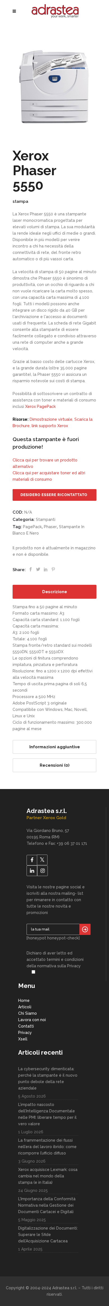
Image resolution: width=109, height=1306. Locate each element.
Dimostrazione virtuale (51, 419)
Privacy (25, 1032)
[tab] (54, 592)
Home (24, 1000)
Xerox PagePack (40, 406)
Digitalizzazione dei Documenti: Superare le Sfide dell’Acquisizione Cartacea (48, 1234)
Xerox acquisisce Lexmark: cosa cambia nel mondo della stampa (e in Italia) (47, 1176)
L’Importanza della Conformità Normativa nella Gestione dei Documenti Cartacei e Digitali (46, 1205)
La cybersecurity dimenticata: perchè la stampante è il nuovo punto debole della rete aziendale (47, 1078)
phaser (50, 527)
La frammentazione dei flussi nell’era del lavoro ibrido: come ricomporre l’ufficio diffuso (47, 1146)
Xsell (22, 1039)
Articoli (24, 1007)
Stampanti (45, 519)
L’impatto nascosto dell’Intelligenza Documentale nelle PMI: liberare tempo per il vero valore (47, 1114)
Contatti (26, 1026)
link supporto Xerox (50, 426)
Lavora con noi (32, 1020)
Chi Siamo (27, 1013)
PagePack (32, 527)
